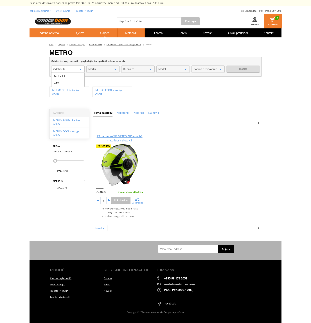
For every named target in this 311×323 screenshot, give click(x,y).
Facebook (170, 303)
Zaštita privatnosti (59, 297)
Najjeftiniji (123, 112)
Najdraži (139, 112)
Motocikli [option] (59, 76)
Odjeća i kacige (77, 44)
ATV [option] (56, 83)
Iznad (99, 228)
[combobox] (68, 69)
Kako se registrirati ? (40, 10)
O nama (108, 278)
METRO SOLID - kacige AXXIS (66, 122)
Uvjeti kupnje (63, 10)
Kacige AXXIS (95, 44)
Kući (51, 44)
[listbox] (68, 80)
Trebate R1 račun (84, 10)
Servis (107, 284)
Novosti (108, 290)
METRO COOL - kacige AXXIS (66, 133)
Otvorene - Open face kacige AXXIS (124, 44)
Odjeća (61, 44)
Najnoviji (153, 112)
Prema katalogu (102, 112)
